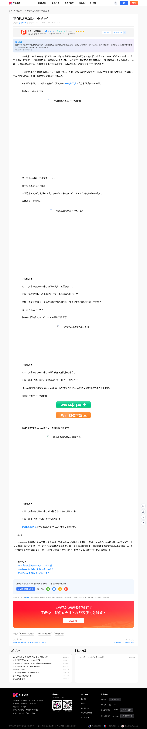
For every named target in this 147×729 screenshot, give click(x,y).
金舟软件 (19, 23)
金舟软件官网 (24, 713)
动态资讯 (19, 11)
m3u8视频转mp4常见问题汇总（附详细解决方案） (31, 657)
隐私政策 (24, 703)
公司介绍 (16, 700)
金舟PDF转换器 (29, 527)
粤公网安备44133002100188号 (66, 726)
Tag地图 (23, 707)
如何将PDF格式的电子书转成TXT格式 (35, 569)
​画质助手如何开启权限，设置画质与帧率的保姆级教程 (32, 663)
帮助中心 (82, 3)
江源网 (33, 713)
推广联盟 (32, 700)
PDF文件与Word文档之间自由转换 (91, 657)
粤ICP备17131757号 (48, 726)
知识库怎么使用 (19, 679)
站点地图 (16, 707)
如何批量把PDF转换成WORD (124, 642)
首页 (10, 11)
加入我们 (40, 700)
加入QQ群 (128, 710)
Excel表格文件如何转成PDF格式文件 (35, 565)
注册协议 (16, 703)
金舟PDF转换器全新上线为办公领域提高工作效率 (29, 642)
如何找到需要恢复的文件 (22, 676)
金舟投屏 (83, 699)
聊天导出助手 (85, 717)
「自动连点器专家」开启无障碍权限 (26, 673)
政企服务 (93, 3)
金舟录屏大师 (85, 708)
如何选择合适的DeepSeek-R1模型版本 (26, 660)
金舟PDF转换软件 (44, 634)
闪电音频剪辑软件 (86, 713)
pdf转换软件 (59, 634)
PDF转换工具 (70, 83)
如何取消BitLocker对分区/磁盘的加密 (26, 666)
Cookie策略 (32, 703)
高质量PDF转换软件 (27, 634)
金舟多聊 (83, 703)
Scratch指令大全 (19, 669)
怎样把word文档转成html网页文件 (34, 573)
